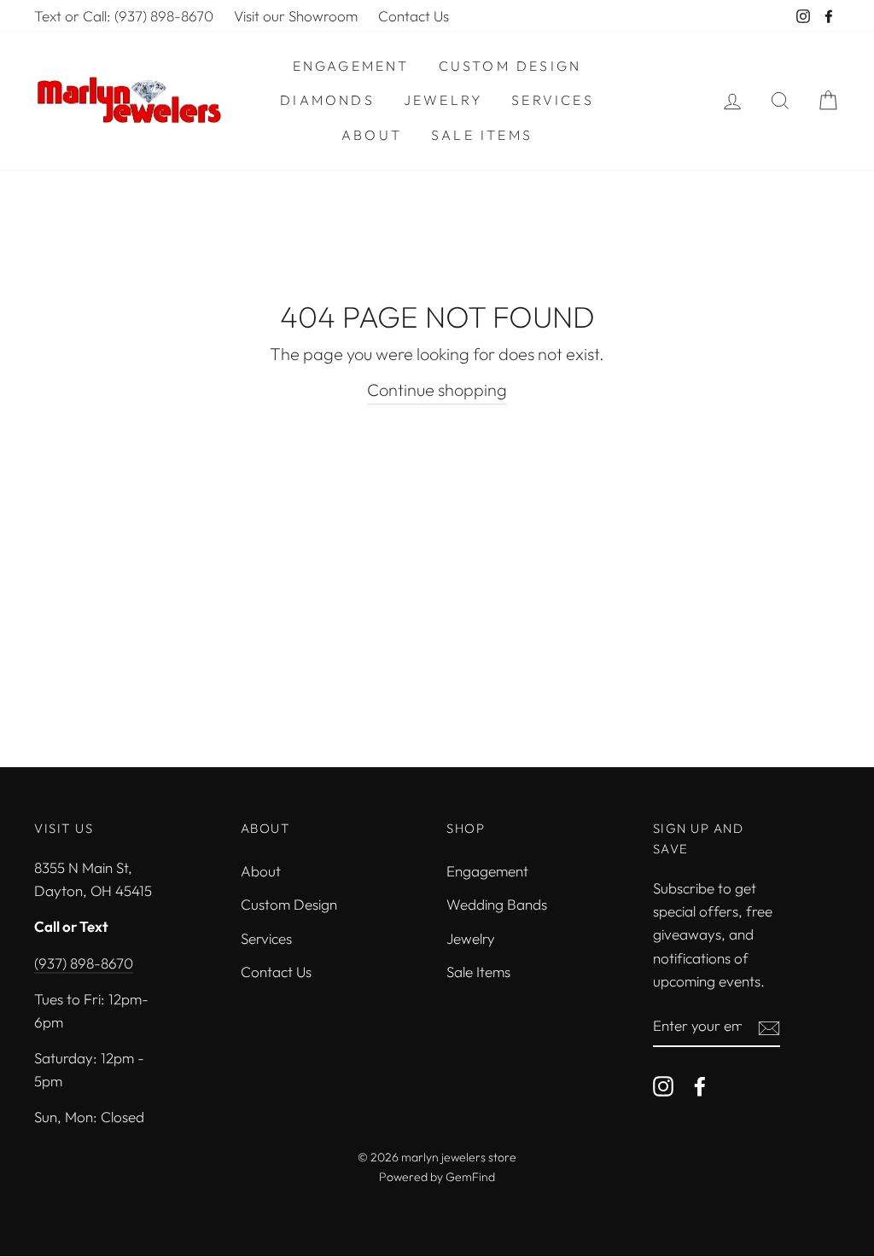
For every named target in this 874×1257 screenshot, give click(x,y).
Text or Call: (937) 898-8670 (123, 16)
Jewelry (443, 99)
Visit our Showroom (296, 16)
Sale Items (482, 134)
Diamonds (327, 99)
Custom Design (510, 65)
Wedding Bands (496, 904)
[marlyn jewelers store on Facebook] (700, 1085)
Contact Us (413, 16)
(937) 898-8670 (83, 963)
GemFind (470, 1176)
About (371, 134)
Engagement (351, 65)
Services (552, 99)
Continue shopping (437, 389)
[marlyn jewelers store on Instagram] (663, 1085)
